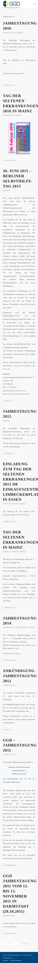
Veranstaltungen (10, 927)
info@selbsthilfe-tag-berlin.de (14, 391)
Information (8, 115)
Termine (19, 32)
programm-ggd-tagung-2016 (13, 73)
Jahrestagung (9, 32)
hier (17, 648)
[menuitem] (34, 4)
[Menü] (34, 4)
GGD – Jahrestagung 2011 (20, 745)
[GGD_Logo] (16, 4)
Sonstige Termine (10, 504)
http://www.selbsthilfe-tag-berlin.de (16, 394)
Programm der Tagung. (12, 653)
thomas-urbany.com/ (8, 958)
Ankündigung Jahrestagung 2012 (20, 676)
